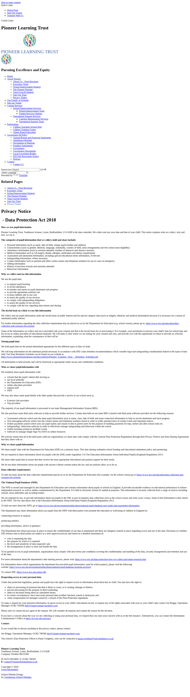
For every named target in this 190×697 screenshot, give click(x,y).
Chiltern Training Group (24, 129)
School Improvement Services (27, 108)
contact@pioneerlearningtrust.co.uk (20, 661)
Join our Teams (14, 103)
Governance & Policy (17, 135)
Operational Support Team (31, 121)
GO (42, 169)
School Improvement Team (31, 111)
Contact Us (18, 164)
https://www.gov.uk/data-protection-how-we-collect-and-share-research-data (110, 559)
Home (10, 76)
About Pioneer (14, 79)
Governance (18, 148)
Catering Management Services (33, 119)
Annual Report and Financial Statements (32, 137)
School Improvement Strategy (27, 87)
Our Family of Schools (17, 100)
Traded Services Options (30, 113)
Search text (6, 169)
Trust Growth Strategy (23, 92)
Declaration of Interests (24, 143)
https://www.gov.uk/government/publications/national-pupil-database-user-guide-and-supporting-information (88, 505)
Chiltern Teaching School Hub (27, 127)
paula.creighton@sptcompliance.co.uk (95, 638)
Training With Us (15, 15)
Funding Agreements (23, 145)
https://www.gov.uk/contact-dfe (31, 572)
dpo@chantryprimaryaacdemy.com (41, 605)
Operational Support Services (27, 116)
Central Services (14, 105)
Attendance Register (22, 140)
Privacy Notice (20, 97)
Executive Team (20, 84)
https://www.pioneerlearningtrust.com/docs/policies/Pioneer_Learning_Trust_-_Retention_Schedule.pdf (49, 357)
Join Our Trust (20, 95)
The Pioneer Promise (23, 89)
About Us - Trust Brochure (25, 81)
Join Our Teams (14, 13)
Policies (16, 159)
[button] (14, 20)
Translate (23, 175)
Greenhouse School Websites (17, 677)
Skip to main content (10, 2)
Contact (10, 161)
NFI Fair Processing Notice (26, 156)
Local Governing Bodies (24, 153)
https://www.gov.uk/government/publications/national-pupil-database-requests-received (50, 567)
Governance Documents (24, 151)
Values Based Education (24, 132)
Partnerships (13, 124)
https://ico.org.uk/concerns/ (38, 618)
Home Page (12, 10)
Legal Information (9, 669)
